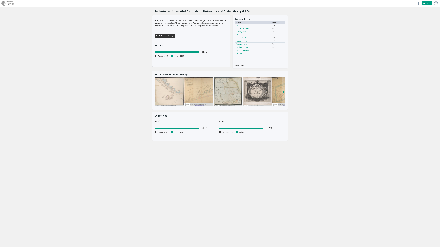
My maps (426, 3)
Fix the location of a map (164, 36)
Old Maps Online (8, 3)
